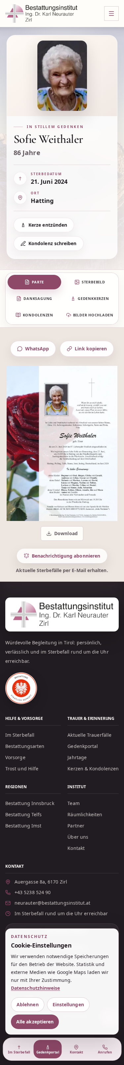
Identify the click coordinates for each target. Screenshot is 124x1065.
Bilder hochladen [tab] (93, 314)
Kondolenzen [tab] (38, 314)
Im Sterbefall (19, 735)
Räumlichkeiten (84, 814)
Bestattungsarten (24, 746)
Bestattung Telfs (23, 814)
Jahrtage (77, 757)
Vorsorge (15, 757)
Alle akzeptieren (35, 1021)
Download (62, 535)
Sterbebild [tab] (93, 281)
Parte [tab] (38, 281)
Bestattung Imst (23, 826)
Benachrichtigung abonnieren (66, 556)
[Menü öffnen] (111, 13)
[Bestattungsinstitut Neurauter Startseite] (41, 13)
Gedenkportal (82, 746)
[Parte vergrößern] (62, 443)
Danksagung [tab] (37, 298)
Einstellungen (68, 1004)
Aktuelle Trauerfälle (89, 735)
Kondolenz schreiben (52, 243)
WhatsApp (37, 348)
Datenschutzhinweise (35, 988)
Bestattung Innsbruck (29, 803)
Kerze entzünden (47, 225)
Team (73, 803)
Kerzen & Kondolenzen (93, 768)
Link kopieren (91, 348)
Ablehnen (28, 1004)
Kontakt (76, 848)
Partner (75, 826)
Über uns (77, 837)
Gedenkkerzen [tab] (93, 298)
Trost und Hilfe (21, 768)
